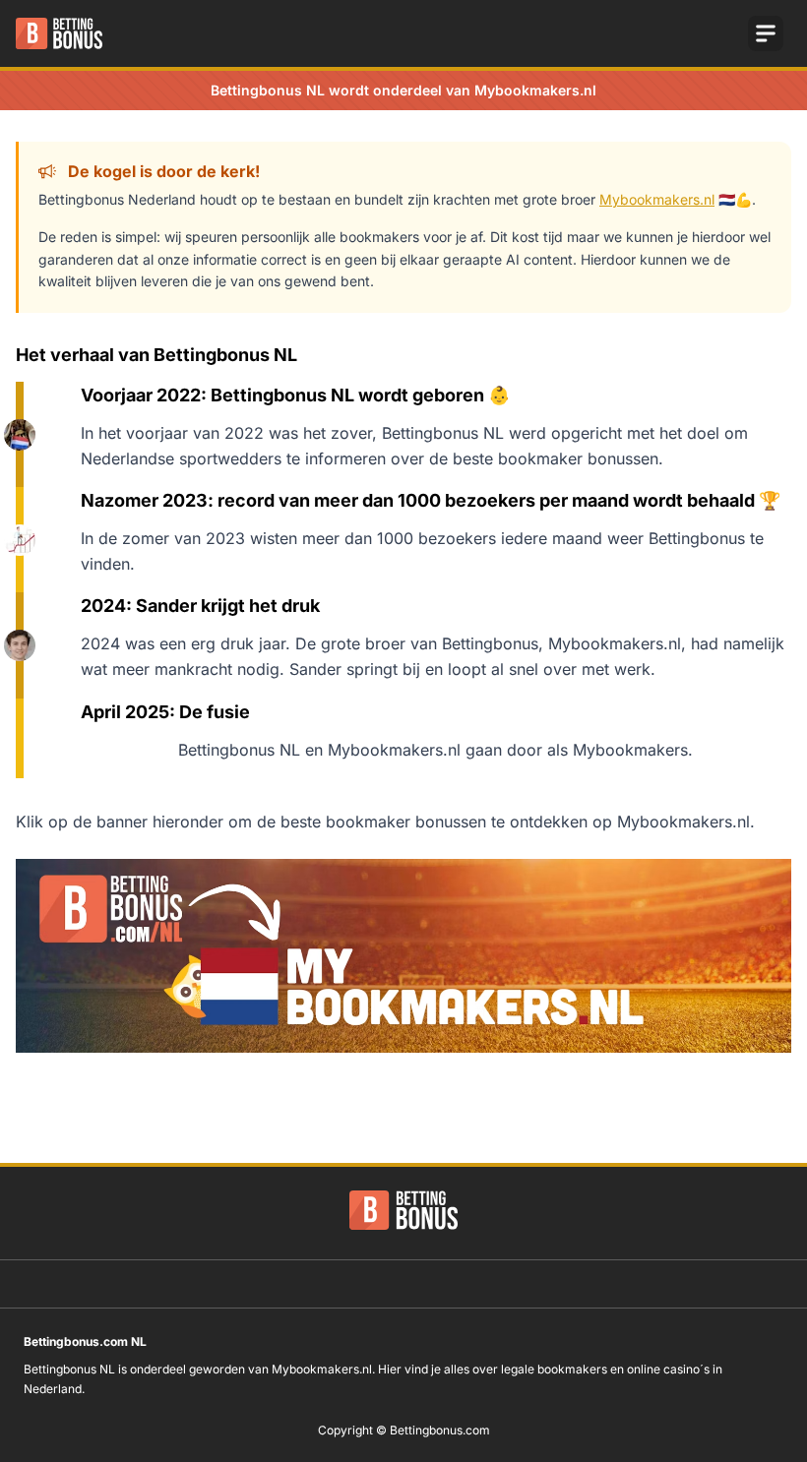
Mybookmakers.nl (656, 199)
